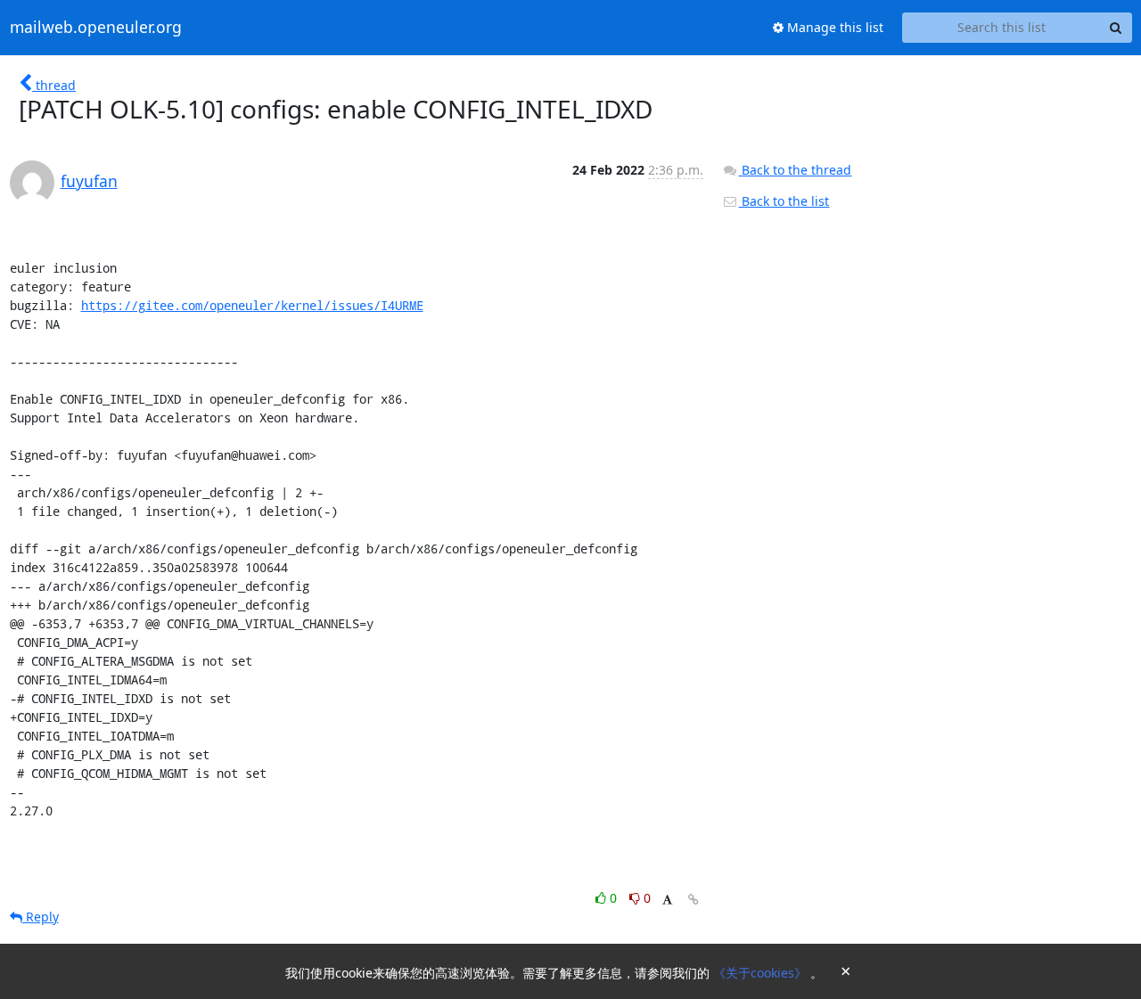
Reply (40, 916)
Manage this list (833, 27)
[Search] (1116, 27)
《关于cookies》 (761, 972)
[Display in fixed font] (667, 900)
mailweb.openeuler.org (96, 27)
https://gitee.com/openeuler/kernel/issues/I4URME (252, 305)
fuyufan (89, 181)
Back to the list (783, 200)
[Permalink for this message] (693, 900)
